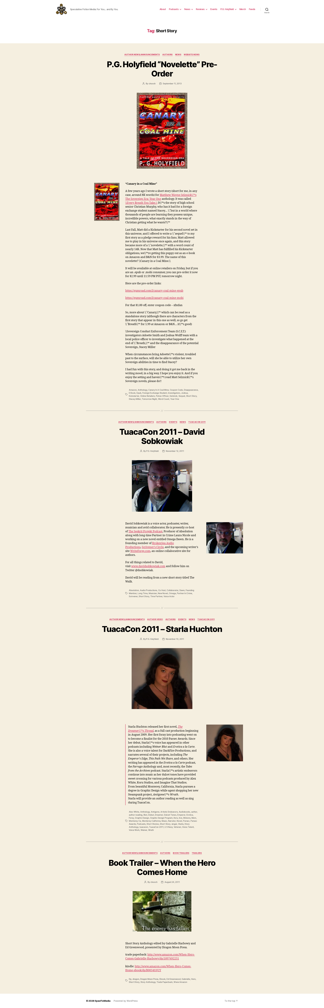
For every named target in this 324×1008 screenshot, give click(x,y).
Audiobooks (184, 812)
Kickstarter (134, 396)
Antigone (155, 812)
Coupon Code (176, 390)
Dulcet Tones (170, 815)
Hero (193, 979)
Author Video (155, 619)
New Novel (163, 593)
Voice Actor (169, 596)
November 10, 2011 (175, 639)
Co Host (162, 590)
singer (174, 824)
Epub (139, 393)
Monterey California (151, 821)
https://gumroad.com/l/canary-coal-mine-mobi (154, 298)
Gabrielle (186, 979)
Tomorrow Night (149, 399)
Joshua (184, 393)
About (163, 9)
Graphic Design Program (161, 818)
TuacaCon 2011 (197, 422)
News (187, 9)
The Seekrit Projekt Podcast (145, 531)
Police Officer (162, 396)
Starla (181, 824)
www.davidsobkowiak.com (148, 566)
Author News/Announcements (142, 54)
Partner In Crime (184, 593)
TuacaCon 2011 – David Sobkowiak (162, 436)
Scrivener (133, 596)
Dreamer (159, 815)
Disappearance (191, 390)
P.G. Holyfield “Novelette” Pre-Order (162, 68)
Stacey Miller (135, 399)
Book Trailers (181, 853)
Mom (193, 818)
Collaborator (172, 590)
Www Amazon (180, 982)
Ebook (162, 979)
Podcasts (174, 9)
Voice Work (134, 830)
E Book (132, 393)
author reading (135, 815)
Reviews (200, 9)
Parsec (186, 821)
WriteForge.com (140, 551)
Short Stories (153, 824)
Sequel (182, 396)
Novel (179, 821)
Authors (167, 54)
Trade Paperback (165, 982)
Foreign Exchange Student (154, 393)
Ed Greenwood (174, 979)
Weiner (144, 830)
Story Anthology (148, 982)
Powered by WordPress (126, 1001)
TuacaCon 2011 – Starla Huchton (162, 629)
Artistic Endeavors (169, 812)
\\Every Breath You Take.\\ (141, 203)
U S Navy (169, 827)
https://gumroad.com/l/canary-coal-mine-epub (154, 290)
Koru (176, 818)
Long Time (143, 593)
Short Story (191, 396)
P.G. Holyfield (227, 9)
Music (164, 821)
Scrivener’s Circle (153, 547)
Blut (145, 815)
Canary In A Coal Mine (158, 390)
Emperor (181, 815)
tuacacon (143, 827)
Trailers (197, 853)
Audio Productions (148, 590)
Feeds (252, 9)
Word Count (163, 399)
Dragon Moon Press (149, 979)
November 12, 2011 (175, 451)
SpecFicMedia (102, 1001)
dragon (136, 979)
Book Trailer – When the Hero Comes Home (162, 867)
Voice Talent (188, 827)
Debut (151, 815)
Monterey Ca (135, 821)
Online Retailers (147, 396)
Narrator (172, 821)
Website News (192, 54)
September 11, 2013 (172, 83)
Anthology (142, 390)
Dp (130, 979)
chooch (152, 83)
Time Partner (156, 596)
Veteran (177, 827)
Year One (174, 399)
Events (213, 9)
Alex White (134, 812)
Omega (172, 593)
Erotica (189, 815)
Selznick (173, 396)
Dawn (182, 590)
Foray (131, 818)
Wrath (151, 830)
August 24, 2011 (172, 882)
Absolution (134, 590)
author (194, 812)
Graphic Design (142, 818)
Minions (186, 818)
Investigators (174, 393)
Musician (153, 593)
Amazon (133, 390)
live (180, 818)
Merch (242, 9)
